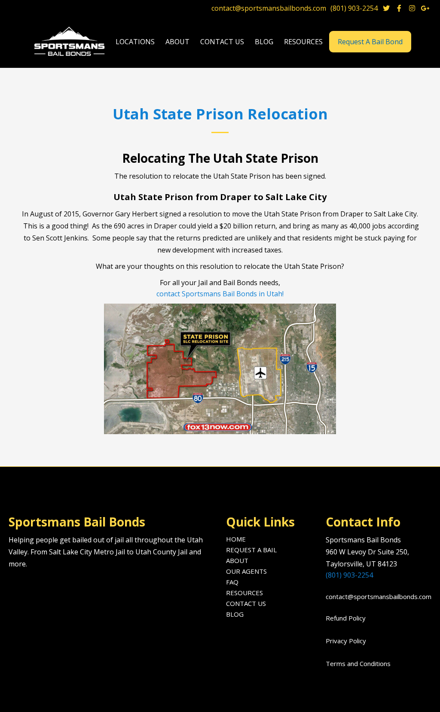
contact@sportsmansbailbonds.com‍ (376, 596)
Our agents (246, 571)
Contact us (222, 41)
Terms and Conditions (358, 663)
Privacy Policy (346, 640)
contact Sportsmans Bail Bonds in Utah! (220, 293)
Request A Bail (251, 549)
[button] (135, 42)
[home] (70, 41)
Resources (244, 592)
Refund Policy (346, 618)
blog (264, 41)
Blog (235, 614)
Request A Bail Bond (370, 41)
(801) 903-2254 (354, 8)
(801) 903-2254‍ (349, 575)
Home (236, 539)
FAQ (232, 582)
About (237, 560)
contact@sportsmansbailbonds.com (268, 8)
